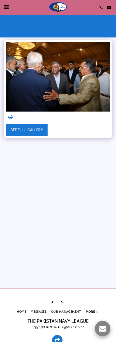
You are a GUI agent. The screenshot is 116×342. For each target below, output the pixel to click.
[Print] (10, 117)
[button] (6, 7)
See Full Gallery (26, 129)
